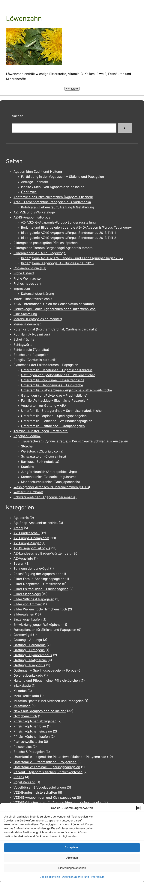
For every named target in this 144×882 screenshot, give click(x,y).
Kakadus (20, 691)
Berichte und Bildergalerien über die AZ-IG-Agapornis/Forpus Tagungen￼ (76, 227)
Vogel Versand (24, 782)
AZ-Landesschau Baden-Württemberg (42, 553)
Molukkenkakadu (26, 696)
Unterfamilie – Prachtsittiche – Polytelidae (45, 762)
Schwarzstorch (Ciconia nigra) (43, 456)
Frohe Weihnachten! (29, 278)
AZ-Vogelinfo (23, 558)
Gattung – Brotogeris (29, 650)
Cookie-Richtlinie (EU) (30, 268)
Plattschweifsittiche (28, 742)
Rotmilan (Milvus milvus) (32, 334)
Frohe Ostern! (24, 273)
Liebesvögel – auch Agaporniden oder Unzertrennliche (55, 309)
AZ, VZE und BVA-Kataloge (34, 212)
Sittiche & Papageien (29, 752)
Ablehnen (72, 857)
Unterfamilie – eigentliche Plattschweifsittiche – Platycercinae (60, 757)
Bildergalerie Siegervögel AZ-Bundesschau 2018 (57, 263)
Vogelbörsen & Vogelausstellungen (40, 787)
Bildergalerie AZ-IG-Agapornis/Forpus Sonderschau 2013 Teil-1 (68, 233)
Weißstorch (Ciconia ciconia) (42, 451)
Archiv (18, 528)
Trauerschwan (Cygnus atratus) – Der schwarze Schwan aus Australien (74, 441)
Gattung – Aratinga (28, 640)
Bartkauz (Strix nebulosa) (40, 462)
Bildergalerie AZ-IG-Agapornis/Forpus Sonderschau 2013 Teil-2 (68, 238)
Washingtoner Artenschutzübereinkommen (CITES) (52, 487)
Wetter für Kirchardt (28, 492)
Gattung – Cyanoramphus (33, 655)
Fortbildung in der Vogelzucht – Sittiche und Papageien (62, 176)
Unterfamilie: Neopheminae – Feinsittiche (52, 385)
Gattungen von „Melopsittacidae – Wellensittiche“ (58, 375)
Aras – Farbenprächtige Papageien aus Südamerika (52, 202)
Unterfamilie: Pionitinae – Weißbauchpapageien (56, 421)
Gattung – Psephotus (29, 665)
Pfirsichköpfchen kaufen (32, 736)
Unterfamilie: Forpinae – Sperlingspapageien (47, 767)
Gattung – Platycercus (30, 660)
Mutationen (22, 706)
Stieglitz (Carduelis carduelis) (36, 360)
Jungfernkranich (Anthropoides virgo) (49, 472)
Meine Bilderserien (27, 324)
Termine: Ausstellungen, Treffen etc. (41, 431)
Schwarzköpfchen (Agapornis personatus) (45, 497)
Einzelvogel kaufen (28, 619)
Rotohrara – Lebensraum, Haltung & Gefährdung (57, 207)
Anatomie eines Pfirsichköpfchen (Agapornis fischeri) (53, 197)
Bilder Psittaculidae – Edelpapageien (41, 589)
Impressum (97, 876)
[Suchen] (125, 128)
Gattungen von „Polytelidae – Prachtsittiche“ (54, 395)
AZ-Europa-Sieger (27, 543)
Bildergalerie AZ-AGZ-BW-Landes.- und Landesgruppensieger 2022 (72, 258)
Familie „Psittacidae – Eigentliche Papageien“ (54, 400)
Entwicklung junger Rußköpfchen (38, 625)
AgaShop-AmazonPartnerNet (36, 523)
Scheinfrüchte (24, 339)
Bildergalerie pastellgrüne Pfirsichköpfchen (46, 243)
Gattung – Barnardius (30, 645)
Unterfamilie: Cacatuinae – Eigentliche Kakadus (56, 370)
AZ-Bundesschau (27, 533)
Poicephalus (23, 747)
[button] (138, 808)
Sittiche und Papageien (31, 355)
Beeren (19, 563)
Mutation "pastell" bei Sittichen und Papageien (49, 701)
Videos (19, 777)
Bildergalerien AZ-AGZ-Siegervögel (40, 253)
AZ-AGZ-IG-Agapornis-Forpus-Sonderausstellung (58, 222)
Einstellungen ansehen (72, 867)
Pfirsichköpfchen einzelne (33, 731)
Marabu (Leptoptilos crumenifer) (38, 319)
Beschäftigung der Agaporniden (37, 574)
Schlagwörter (24, 345)
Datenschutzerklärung (75, 876)
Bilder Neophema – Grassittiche (37, 584)
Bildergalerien (24, 614)
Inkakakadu (22, 685)
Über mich (29, 192)
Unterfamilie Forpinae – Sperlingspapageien (54, 416)
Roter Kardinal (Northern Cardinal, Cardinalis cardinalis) (55, 329)
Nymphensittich (25, 716)
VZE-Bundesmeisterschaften (35, 792)
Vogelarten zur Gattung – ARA (43, 405)
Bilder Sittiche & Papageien (34, 599)
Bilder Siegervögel (27, 594)
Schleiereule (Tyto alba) (31, 350)
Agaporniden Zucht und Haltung (38, 171)
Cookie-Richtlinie (50, 876)
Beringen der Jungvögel (31, 568)
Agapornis (21, 518)
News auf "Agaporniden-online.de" (40, 711)
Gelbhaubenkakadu (28, 675)
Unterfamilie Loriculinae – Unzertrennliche (52, 380)
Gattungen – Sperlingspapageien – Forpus (45, 670)
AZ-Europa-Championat (31, 538)
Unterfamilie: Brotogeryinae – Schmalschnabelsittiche (61, 410)
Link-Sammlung (25, 314)
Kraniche (27, 467)
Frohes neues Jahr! (28, 283)
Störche (27, 446)
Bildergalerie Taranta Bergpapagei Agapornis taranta (53, 248)
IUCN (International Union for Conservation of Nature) (54, 304)
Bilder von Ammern (28, 604)
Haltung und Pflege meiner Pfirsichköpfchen (47, 680)
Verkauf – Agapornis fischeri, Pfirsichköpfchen (48, 772)
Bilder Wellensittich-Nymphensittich (40, 609)
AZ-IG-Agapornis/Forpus (32, 217)
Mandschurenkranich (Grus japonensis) (50, 482)
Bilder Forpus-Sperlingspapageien (39, 579)
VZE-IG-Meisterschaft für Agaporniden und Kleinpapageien (58, 802)
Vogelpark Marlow (27, 436)
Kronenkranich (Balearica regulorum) (48, 477)
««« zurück (72, 88)
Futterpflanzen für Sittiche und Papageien (45, 630)
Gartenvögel (23, 635)
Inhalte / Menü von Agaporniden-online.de (53, 187)
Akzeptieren (72, 847)
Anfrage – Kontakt (34, 182)
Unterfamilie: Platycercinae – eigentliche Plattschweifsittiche (66, 390)
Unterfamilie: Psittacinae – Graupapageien (53, 426)
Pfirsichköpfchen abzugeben (35, 721)
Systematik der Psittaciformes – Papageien (46, 365)
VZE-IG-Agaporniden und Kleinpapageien (45, 797)
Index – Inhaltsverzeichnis (33, 299)
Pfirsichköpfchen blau (30, 726)
